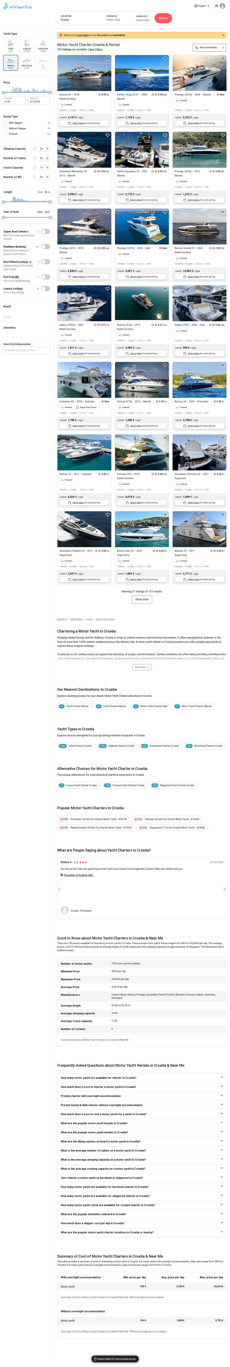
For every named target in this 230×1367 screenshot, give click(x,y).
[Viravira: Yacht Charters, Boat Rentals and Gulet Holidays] (17, 6)
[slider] (3, 92)
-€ (203, 6)
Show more (142, 599)
